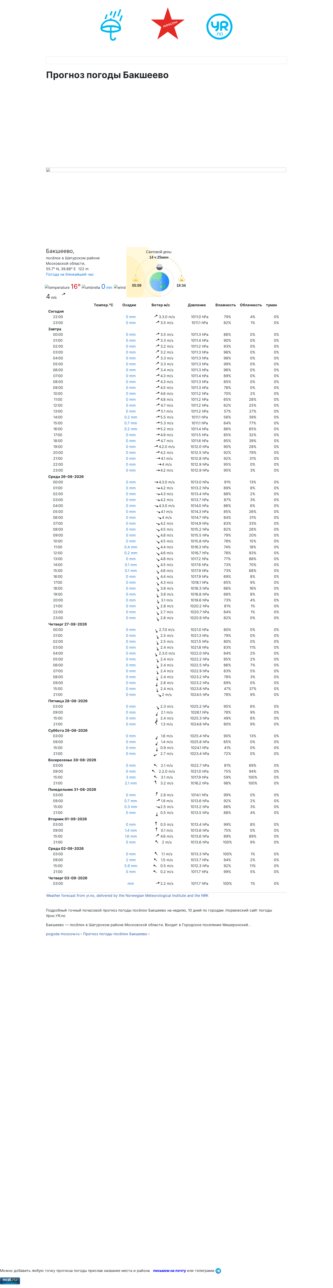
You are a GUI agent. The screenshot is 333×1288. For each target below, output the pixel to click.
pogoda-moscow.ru (63, 934)
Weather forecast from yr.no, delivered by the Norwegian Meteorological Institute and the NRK (128, 895)
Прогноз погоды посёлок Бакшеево (115, 934)
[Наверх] (325, 1279)
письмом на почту (169, 1270)
